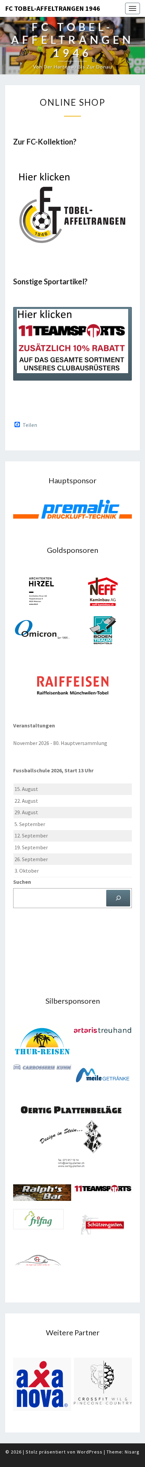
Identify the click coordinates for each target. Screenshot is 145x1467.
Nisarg (132, 1452)
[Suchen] (118, 898)
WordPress (90, 1452)
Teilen (30, 425)
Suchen (22, 881)
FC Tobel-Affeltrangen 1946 (52, 8)
